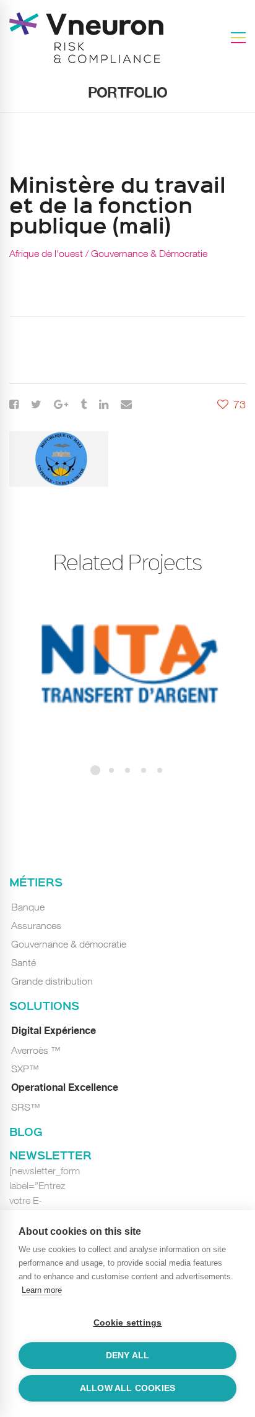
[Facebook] (14, 404)
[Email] (126, 404)
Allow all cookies (127, 1388)
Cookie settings (127, 1322)
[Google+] (61, 404)
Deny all (128, 1355)
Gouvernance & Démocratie (149, 253)
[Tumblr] (84, 404)
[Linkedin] (103, 404)
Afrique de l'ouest (46, 253)
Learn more (42, 1290)
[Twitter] (36, 404)
